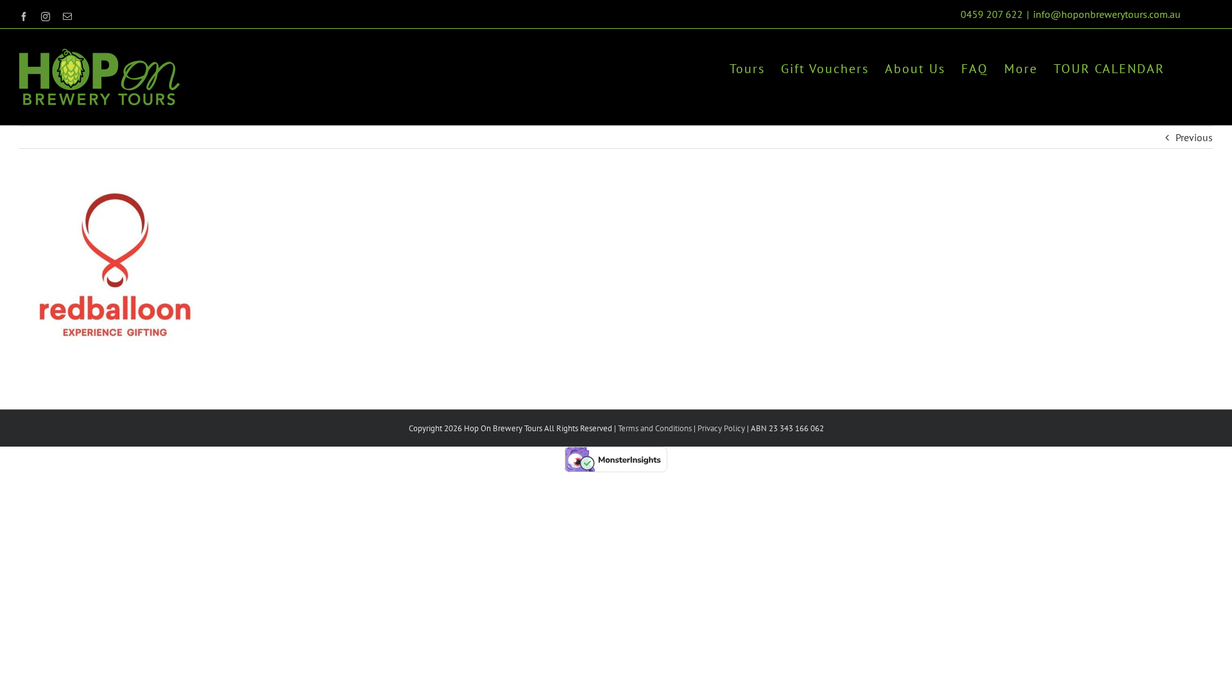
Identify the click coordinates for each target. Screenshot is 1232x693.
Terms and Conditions (655, 428)
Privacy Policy (720, 428)
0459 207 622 (992, 14)
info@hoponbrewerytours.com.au (1107, 14)
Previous (1194, 137)
